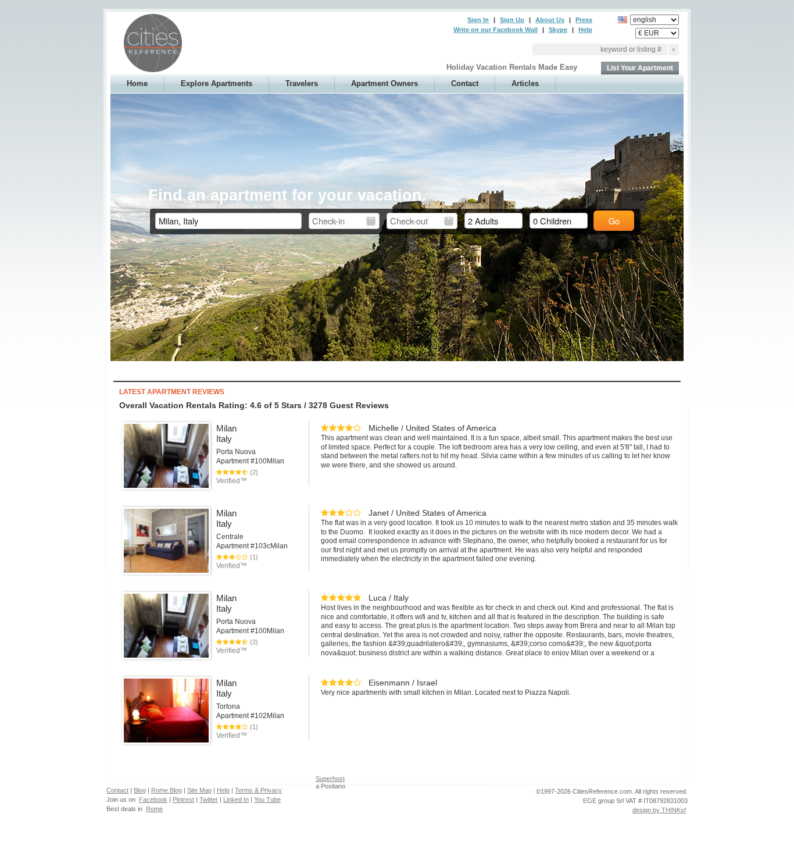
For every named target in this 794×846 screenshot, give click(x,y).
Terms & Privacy (258, 790)
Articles (525, 83)
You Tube (267, 799)
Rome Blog (166, 790)
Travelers (301, 83)
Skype (558, 29)
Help (585, 29)
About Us (549, 19)
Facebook (153, 799)
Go (614, 221)
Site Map (199, 790)
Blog (140, 790)
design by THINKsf (659, 809)
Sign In (478, 19)
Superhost (330, 778)
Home (137, 83)
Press (583, 19)
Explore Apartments (216, 83)
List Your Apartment (640, 68)
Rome (154, 808)
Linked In (236, 799)
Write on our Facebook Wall (495, 29)
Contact (464, 83)
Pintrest (183, 799)
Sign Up (512, 19)
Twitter (208, 799)
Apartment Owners (384, 83)
